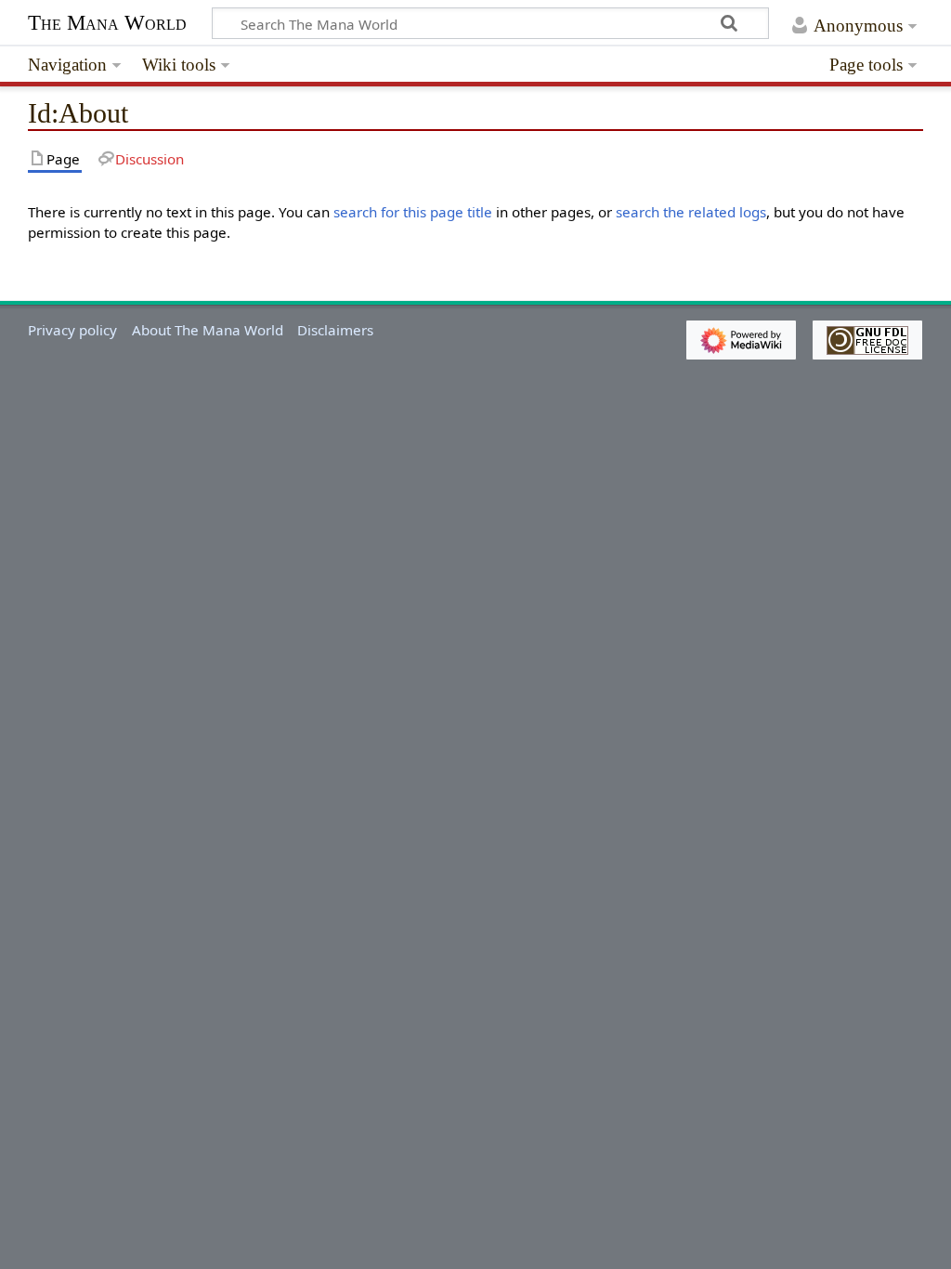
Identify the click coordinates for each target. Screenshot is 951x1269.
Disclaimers (335, 330)
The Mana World (107, 22)
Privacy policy (72, 330)
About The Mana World (207, 330)
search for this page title (412, 212)
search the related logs (691, 212)
